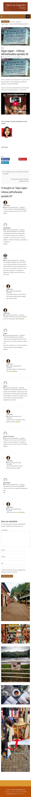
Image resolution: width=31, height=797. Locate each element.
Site (2, 563)
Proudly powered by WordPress (13, 791)
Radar (2, 47)
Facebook (6, 159)
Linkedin (5, 162)
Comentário (4, 530)
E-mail (3, 556)
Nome (3, 550)
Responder (22, 207)
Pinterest (23, 159)
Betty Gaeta (6, 482)
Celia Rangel (6, 228)
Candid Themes (20, 793)
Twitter (14, 159)
